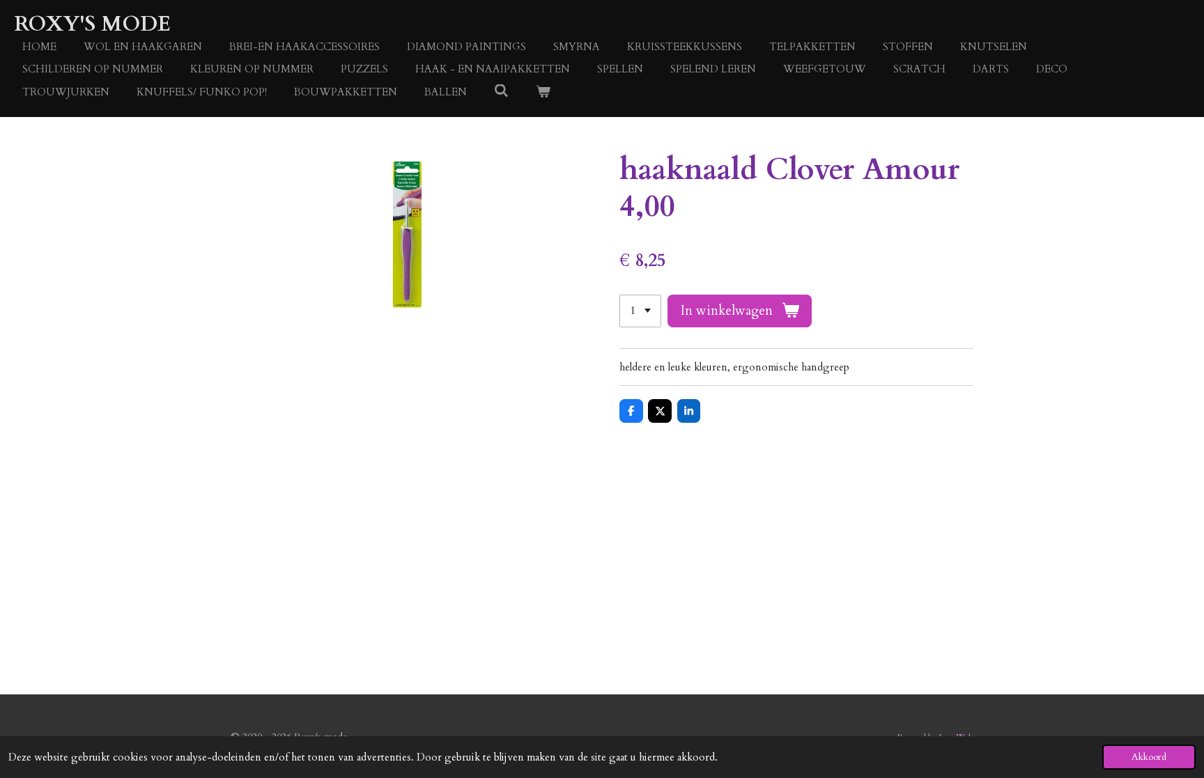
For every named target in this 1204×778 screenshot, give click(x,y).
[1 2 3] (640, 311)
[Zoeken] (501, 91)
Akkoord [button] (1149, 757)
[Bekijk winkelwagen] (543, 92)
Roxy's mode (92, 24)
